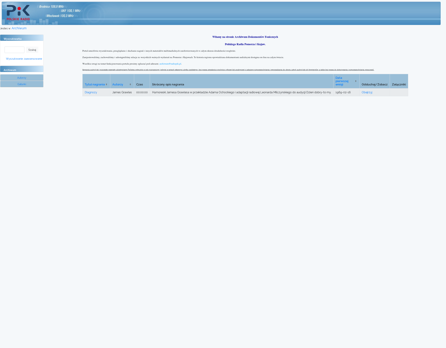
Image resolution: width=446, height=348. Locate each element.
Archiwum (19, 28)
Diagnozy (91, 92)
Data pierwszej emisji (342, 81)
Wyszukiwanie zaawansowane (24, 58)
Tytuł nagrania (95, 84)
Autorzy (117, 84)
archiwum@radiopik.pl (170, 63)
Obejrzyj (367, 92)
